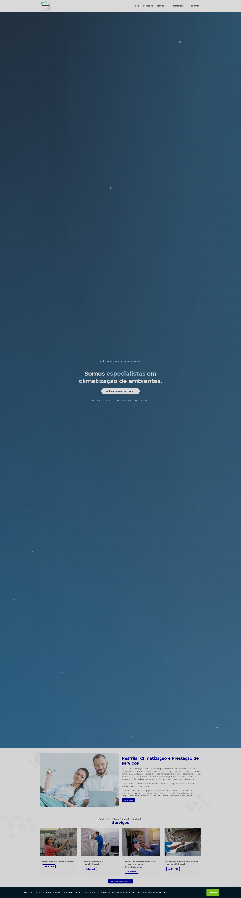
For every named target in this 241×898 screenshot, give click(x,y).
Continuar (213, 893)
